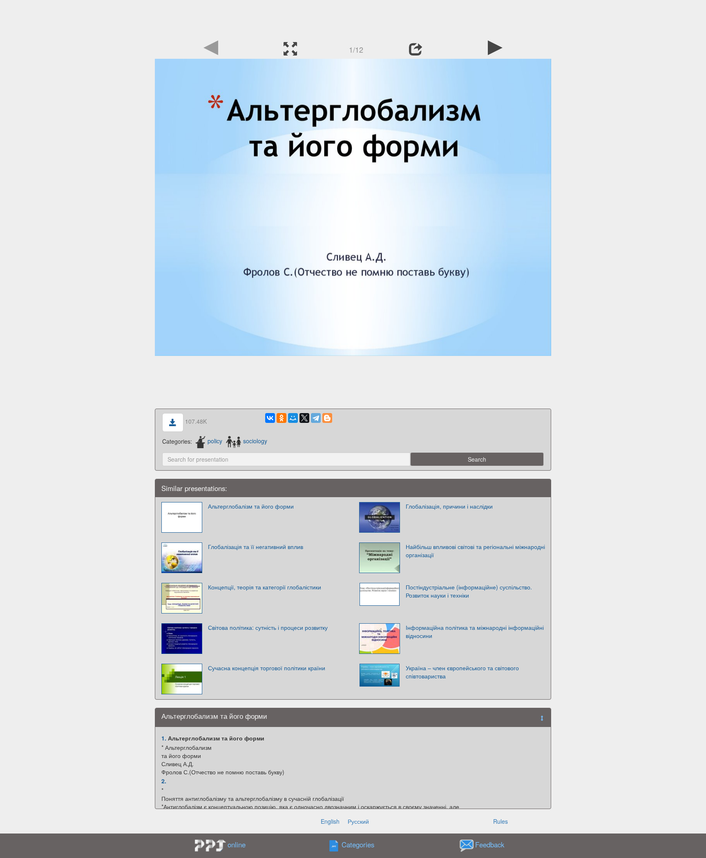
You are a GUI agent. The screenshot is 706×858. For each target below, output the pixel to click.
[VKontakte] (270, 418)
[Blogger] (327, 418)
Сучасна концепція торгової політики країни (266, 668)
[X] (304, 418)
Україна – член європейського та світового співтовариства (462, 672)
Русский (358, 821)
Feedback (489, 844)
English (330, 821)
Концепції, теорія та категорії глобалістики (264, 587)
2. (163, 781)
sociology (255, 441)
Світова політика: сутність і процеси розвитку (268, 627)
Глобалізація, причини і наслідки (449, 506)
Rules (500, 821)
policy (215, 441)
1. (163, 738)
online (237, 844)
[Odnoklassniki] (281, 418)
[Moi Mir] (293, 418)
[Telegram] (316, 418)
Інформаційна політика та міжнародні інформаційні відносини (475, 631)
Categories (358, 844)
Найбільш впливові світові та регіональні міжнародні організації (475, 550)
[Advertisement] (353, 18)
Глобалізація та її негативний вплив (255, 546)
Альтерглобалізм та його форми (251, 506)
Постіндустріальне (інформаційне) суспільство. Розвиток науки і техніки (469, 591)
